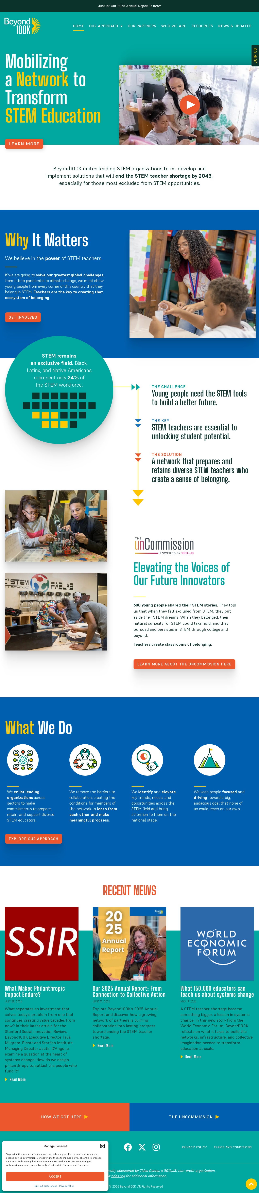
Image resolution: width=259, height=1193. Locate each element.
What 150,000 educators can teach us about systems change (217, 991)
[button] (102, 1146)
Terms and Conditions (233, 1147)
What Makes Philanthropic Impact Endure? (35, 991)
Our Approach (103, 26)
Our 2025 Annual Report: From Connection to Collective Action (129, 991)
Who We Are (173, 26)
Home (78, 26)
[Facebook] (128, 1147)
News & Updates (235, 26)
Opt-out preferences (46, 1185)
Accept (55, 1176)
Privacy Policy (66, 1185)
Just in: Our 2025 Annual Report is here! (129, 6)
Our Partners (142, 26)
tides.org (118, 1176)
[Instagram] (156, 1147)
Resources (202, 26)
